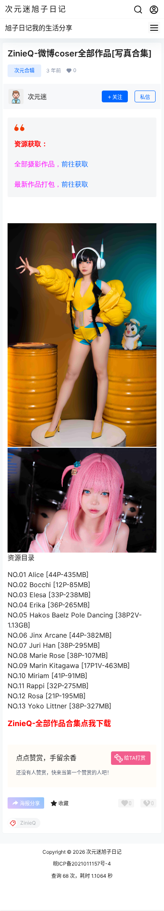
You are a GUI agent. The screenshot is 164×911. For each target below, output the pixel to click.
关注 (117, 97)
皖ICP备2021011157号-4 (82, 863)
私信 (145, 97)
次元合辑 (24, 70)
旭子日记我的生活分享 (38, 28)
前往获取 (74, 164)
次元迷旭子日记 (103, 852)
